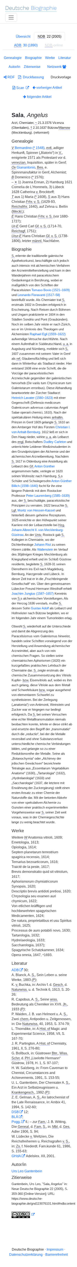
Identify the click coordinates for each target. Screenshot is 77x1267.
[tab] (49, 36)
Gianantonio (26, 167)
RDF (11, 77)
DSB (15, 1112)
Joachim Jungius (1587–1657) (33, 593)
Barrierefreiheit (56, 1254)
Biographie (33, 58)
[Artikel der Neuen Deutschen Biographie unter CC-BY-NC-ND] (23, 1214)
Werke (50, 58)
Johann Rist (42, 544)
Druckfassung (32, 77)
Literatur (64, 58)
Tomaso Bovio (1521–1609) (50, 290)
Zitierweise (32, 67)
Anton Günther (44, 466)
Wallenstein (45, 549)
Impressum (55, 1249)
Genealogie (13, 58)
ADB (15, 970)
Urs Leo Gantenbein (27, 1171)
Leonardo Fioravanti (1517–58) (39, 295)
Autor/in (14, 67)
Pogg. (16, 1122)
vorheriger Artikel (49, 87)
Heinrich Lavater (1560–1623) (32, 397)
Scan (20, 88)
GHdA (16, 1156)
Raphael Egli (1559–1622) (48, 334)
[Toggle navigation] (11, 17)
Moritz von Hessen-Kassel (36, 510)
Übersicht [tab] (23, 36)
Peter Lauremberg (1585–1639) (48, 495)
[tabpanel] (38, 638)
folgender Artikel (39, 97)
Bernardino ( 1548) (29, 148)
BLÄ (15, 1117)
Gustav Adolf (40, 608)
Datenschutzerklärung (26, 1254)
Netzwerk (54, 67)
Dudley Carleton (55, 442)
